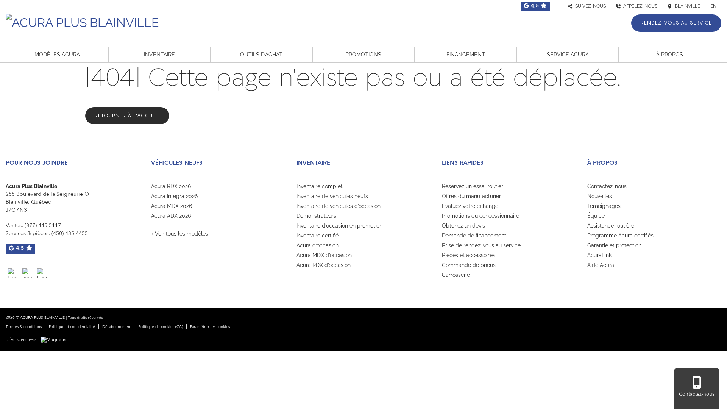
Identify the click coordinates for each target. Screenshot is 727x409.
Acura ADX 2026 (171, 216)
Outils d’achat (261, 55)
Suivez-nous (589, 6)
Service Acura (568, 55)
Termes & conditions (24, 327)
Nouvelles (599, 196)
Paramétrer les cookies (210, 327)
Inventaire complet (319, 186)
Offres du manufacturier (471, 196)
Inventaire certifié (317, 236)
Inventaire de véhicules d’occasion (338, 206)
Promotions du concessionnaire (480, 216)
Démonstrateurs (316, 216)
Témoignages (604, 206)
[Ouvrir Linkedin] (42, 273)
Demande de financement (474, 236)
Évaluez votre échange (470, 206)
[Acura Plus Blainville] (82, 21)
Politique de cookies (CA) (161, 327)
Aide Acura (600, 265)
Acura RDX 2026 (171, 186)
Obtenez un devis (463, 226)
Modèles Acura (57, 55)
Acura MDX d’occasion (324, 255)
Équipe (596, 216)
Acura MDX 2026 (171, 206)
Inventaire (159, 55)
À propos (669, 55)
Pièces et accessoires (468, 255)
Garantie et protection (614, 245)
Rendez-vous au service (676, 23)
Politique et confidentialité (72, 327)
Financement (465, 55)
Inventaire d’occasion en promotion (339, 226)
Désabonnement (116, 327)
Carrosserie (456, 275)
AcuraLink (599, 255)
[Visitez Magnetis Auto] (55, 340)
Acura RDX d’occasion (323, 265)
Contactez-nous (607, 186)
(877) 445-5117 (43, 225)
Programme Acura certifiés (620, 236)
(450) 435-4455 (69, 233)
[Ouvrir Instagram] (27, 273)
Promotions (363, 55)
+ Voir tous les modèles (179, 234)
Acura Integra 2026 (174, 196)
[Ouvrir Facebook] (12, 273)
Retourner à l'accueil (127, 116)
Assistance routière (610, 226)
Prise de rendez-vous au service (481, 245)
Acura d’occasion (317, 245)
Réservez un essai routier (472, 186)
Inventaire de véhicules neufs (332, 196)
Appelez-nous (639, 6)
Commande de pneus (469, 265)
